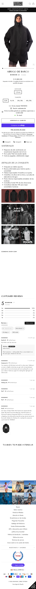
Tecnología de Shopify (18, 584)
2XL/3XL (20, 101)
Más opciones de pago (18, 130)
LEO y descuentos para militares (18, 529)
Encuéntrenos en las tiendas (18, 518)
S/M (5, 101)
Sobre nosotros (18, 510)
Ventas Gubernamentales (18, 526)
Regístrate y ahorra (17, 547)
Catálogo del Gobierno (18, 523)
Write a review (29, 323)
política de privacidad (18, 532)
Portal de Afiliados (18, 512)
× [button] (34, 587)
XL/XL (12, 101)
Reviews (4, 323)
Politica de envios (18, 537)
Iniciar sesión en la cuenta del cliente (18, 543)
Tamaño (18, 97)
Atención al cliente (18, 515)
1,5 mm (18, 92)
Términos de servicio (18, 540)
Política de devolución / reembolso (18, 534)
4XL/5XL (29, 101)
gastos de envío (19, 81)
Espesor (18, 89)
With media (15, 332)
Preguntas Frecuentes (18, 521)
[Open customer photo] (6, 428)
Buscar (18, 507)
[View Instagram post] (6, 498)
